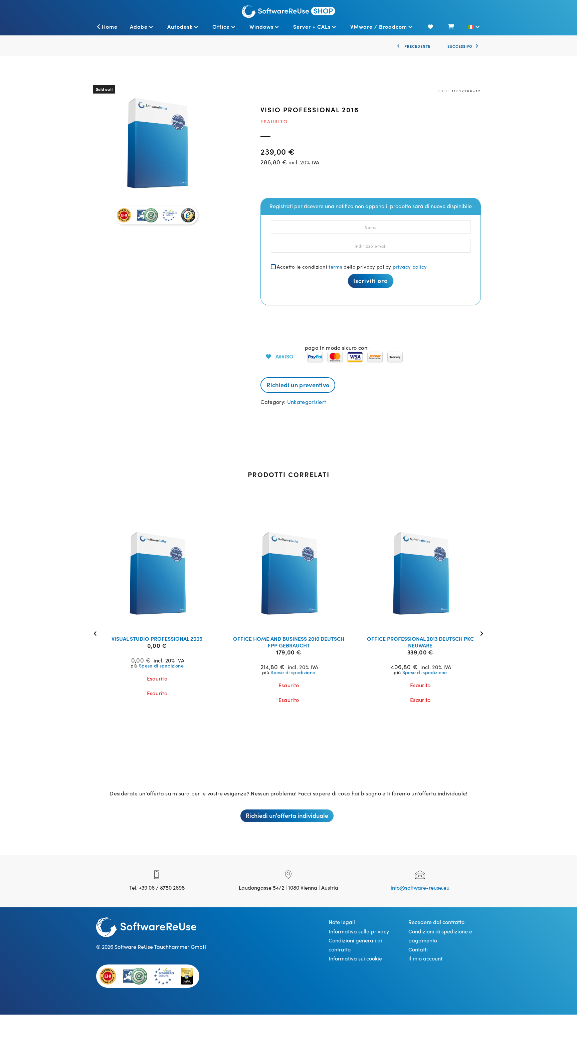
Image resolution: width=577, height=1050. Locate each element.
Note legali (342, 921)
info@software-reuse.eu (420, 887)
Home (110, 26)
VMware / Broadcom (378, 26)
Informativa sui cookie (355, 958)
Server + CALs (312, 26)
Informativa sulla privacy (359, 931)
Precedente (416, 46)
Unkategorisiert (306, 401)
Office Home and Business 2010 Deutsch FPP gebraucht (288, 641)
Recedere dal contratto (436, 921)
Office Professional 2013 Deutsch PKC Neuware (420, 641)
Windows (261, 26)
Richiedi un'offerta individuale (287, 815)
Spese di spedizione (161, 665)
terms (335, 266)
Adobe (139, 26)
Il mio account (425, 958)
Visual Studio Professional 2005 (157, 638)
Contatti (418, 949)
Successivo (459, 46)
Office (221, 26)
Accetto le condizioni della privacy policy (352, 266)
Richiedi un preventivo (297, 385)
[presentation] (97, 632)
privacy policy (410, 266)
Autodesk (180, 26)
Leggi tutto (161, 621)
